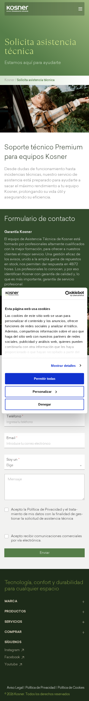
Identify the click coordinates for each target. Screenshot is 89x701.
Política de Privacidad (40, 688)
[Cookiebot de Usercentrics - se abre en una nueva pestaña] (65, 293)
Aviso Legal (15, 688)
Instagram (12, 650)
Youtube (11, 664)
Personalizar (42, 391)
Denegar (44, 404)
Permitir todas (44, 378)
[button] (45, 602)
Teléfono (14, 416)
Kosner (9, 80)
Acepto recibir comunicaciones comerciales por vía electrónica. (46, 539)
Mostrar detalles (63, 365)
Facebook (12, 657)
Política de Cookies (71, 688)
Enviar (44, 553)
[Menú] (80, 8)
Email (11, 438)
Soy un (12, 459)
